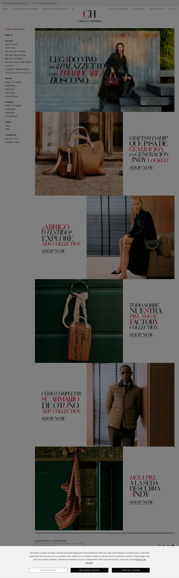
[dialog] (89, 562)
